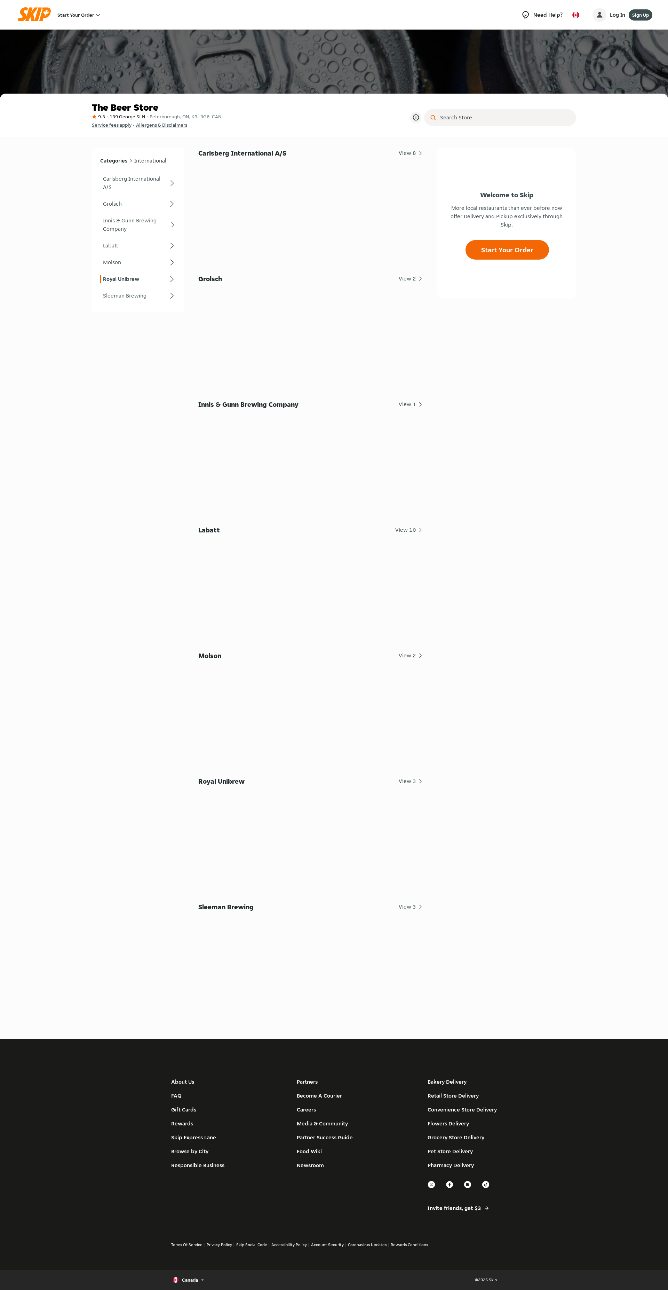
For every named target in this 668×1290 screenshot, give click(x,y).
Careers (306, 1109)
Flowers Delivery (448, 1123)
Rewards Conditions (409, 1244)
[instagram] (468, 1187)
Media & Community (322, 1123)
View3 (407, 781)
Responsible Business (197, 1165)
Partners (307, 1081)
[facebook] (450, 1187)
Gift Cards (183, 1109)
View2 (407, 278)
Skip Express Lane (193, 1137)
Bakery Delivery (447, 1081)
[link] (138, 183)
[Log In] (599, 15)
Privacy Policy (219, 1244)
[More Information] (415, 117)
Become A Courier (319, 1095)
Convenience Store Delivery (462, 1109)
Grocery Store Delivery (456, 1137)
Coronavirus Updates (367, 1244)
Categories (113, 160)
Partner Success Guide (325, 1137)
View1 (407, 404)
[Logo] (36, 14)
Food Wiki (309, 1151)
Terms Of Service (186, 1244)
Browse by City (189, 1151)
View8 (407, 153)
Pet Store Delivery (450, 1151)
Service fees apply (112, 125)
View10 (405, 529)
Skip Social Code (251, 1244)
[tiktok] (486, 1187)
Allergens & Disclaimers (161, 125)
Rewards (182, 1123)
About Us (182, 1081)
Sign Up (640, 15)
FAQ (176, 1095)
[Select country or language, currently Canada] (576, 15)
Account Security (327, 1244)
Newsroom (310, 1165)
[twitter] (432, 1187)
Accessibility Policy (289, 1244)
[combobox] (505, 117)
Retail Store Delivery (453, 1095)
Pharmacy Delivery (451, 1165)
